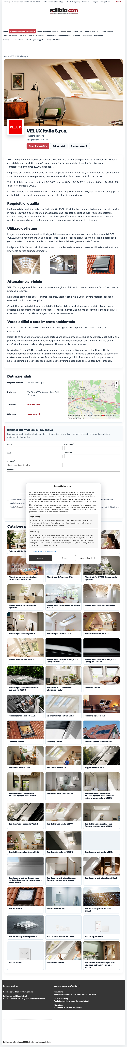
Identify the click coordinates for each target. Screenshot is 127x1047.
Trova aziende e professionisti (22, 31)
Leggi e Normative (87, 31)
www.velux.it (34, 414)
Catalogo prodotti (79, 146)
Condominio (51, 36)
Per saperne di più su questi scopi (44, 551)
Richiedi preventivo (38, 146)
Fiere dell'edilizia (54, 40)
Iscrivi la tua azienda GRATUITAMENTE (26, 2)
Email (9, 452)
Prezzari (76, 36)
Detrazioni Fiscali (10, 36)
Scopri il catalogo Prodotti (47, 31)
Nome (9, 444)
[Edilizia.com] (63, 10)
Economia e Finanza (105, 31)
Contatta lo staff (10, 1032)
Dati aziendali (59, 146)
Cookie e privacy (61, 998)
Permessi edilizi (64, 36)
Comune (11, 461)
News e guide (66, 31)
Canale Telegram (73, 2)
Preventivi (98, 36)
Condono (40, 36)
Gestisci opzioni (87, 558)
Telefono (68, 452)
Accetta (40, 558)
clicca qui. (116, 507)
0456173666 (34, 404)
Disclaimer (58, 1005)
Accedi (118, 2)
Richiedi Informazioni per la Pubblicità (19, 1022)
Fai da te (23, 36)
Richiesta (11, 469)
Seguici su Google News (101, 2)
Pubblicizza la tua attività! (13, 40)
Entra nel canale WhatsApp (53, 2)
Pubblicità (86, 2)
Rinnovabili (87, 36)
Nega (64, 558)
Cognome (69, 444)
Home (6, 2)
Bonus (31, 36)
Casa (76, 31)
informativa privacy (23, 507)
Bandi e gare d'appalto (35, 40)
